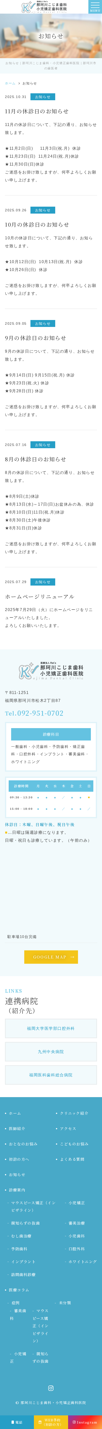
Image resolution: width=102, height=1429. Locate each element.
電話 (19, 1422)
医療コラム (19, 1289)
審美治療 (77, 1223)
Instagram (87, 1422)
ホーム (15, 1113)
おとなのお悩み (23, 1143)
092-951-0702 (40, 713)
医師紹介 (17, 1128)
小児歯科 (77, 1235)
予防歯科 (19, 1248)
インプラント (23, 1261)
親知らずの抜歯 (25, 1223)
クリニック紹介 (74, 1113)
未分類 (65, 1302)
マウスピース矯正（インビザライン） (33, 1206)
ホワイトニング (83, 1261)
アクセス (68, 1128)
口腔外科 (77, 1248)
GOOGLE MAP (50, 957)
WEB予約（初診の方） (53, 1422)
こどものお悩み (74, 1143)
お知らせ (17, 1174)
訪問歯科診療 (23, 1274)
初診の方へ (19, 1159)
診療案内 (17, 1189)
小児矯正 (77, 1202)
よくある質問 (72, 1159)
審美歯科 (18, 1314)
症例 (16, 1302)
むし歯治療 (21, 1235)
